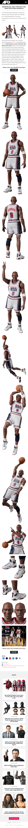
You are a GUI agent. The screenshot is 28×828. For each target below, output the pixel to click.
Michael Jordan (20, 665)
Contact (11, 825)
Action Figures (6, 664)
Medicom (13, 42)
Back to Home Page (14, 818)
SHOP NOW (14, 70)
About (6, 825)
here (17, 64)
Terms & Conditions (19, 825)
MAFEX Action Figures (8, 665)
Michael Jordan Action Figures (9, 667)
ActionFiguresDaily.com (15, 822)
